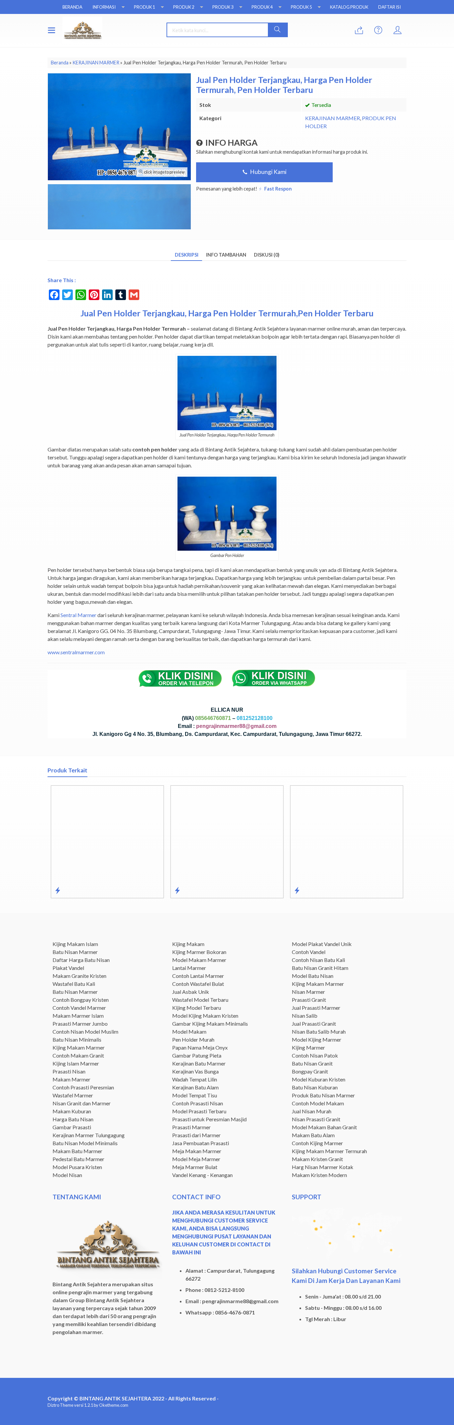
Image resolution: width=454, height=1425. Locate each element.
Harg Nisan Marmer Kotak (322, 1167)
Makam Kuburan (72, 1111)
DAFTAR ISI (389, 7)
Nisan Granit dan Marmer (82, 1103)
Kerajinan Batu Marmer (199, 1063)
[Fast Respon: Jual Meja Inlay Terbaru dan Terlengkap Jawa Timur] (134, 890)
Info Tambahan (226, 255)
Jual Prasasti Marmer (316, 1007)
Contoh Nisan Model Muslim (85, 1031)
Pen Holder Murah (193, 1039)
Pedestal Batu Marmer (78, 1159)
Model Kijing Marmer (316, 1039)
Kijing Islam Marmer (76, 1063)
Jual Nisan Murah (311, 1111)
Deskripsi (186, 255)
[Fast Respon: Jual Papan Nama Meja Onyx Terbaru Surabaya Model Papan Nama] (373, 890)
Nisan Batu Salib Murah (319, 1031)
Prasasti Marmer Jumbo (80, 1023)
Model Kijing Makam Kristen (205, 1015)
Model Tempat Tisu (194, 1095)
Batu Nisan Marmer (75, 952)
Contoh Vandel (308, 952)
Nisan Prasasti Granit (316, 1119)
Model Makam (189, 1031)
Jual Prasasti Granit (314, 1023)
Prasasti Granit (309, 999)
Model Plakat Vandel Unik (322, 944)
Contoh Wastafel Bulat (198, 984)
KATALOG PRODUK (349, 7)
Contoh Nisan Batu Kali (318, 960)
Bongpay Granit (310, 1071)
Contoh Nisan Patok (315, 1055)
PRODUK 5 (301, 7)
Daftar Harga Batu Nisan (81, 960)
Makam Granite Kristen (79, 976)
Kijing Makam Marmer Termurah (329, 1151)
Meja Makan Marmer (196, 1151)
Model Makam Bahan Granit (324, 1127)
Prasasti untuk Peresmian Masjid (209, 1119)
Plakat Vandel (68, 968)
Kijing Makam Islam (75, 944)
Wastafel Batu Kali (74, 984)
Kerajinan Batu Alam (195, 1087)
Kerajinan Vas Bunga (195, 1071)
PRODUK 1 (144, 7)
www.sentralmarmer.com (76, 652)
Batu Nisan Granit (312, 1063)
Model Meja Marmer (196, 1159)
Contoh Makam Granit (78, 1055)
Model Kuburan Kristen (318, 1079)
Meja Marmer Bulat (194, 1167)
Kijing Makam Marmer (79, 1047)
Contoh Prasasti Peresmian (83, 1087)
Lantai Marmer (189, 968)
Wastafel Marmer (73, 1095)
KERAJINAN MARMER (332, 118)
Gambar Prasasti (72, 1127)
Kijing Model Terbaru (196, 1007)
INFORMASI (104, 7)
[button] (277, 30)
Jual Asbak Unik (190, 992)
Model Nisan (67, 1175)
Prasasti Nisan (69, 1071)
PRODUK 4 (262, 7)
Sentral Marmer (78, 615)
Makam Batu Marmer (77, 1151)
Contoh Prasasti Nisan (197, 1103)
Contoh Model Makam (318, 1103)
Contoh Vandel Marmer (79, 1007)
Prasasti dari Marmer (196, 1135)
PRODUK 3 (222, 7)
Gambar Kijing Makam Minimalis (210, 1023)
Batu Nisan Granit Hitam (320, 968)
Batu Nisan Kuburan (315, 1087)
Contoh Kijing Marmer (317, 1143)
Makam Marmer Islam (78, 1015)
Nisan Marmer (308, 992)
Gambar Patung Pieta (196, 1055)
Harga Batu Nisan (73, 1119)
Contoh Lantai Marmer (198, 976)
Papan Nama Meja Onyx (200, 1047)
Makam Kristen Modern (319, 1175)
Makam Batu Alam (313, 1135)
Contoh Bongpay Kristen (81, 999)
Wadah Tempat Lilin (194, 1079)
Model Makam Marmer (199, 960)
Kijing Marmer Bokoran (199, 952)
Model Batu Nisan (312, 976)
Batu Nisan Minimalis (77, 1039)
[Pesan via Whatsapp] (359, 30)
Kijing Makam (188, 944)
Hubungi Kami (267, 171)
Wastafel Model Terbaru (200, 999)
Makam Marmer (71, 1079)
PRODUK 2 (183, 7)
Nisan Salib (304, 1015)
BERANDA (72, 7)
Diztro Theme (60, 1405)
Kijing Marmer (308, 1047)
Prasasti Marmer (191, 1127)
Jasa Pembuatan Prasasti (200, 1143)
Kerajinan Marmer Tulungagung (89, 1135)
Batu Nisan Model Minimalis (85, 1143)
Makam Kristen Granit (317, 1159)
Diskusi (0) (267, 255)
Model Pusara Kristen (77, 1167)
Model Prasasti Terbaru (199, 1111)
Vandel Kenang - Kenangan (202, 1175)
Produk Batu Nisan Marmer (323, 1095)
